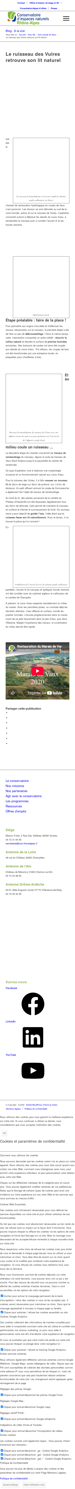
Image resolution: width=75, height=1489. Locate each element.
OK (4, 1132)
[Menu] (64, 18)
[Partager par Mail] (10, 743)
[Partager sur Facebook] (10, 712)
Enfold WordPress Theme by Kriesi (41, 1104)
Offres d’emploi (16, 811)
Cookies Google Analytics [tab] (13, 1316)
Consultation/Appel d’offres (33, 8)
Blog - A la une (15, 31)
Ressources (14, 806)
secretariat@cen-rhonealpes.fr (21, 843)
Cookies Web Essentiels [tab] (13, 1204)
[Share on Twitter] (10, 723)
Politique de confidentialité (14, 1478)
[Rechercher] (55, 18)
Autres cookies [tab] (8, 1435)
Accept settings (10, 1484)
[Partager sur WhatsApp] (10, 728)
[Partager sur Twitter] (10, 717)
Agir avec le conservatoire (24, 796)
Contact (21, 2)
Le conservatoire (17, 780)
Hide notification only (34, 1484)
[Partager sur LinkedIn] (10, 733)
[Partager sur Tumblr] (10, 738)
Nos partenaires (16, 790)
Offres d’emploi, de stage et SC (44, 2)
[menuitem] (21, 3)
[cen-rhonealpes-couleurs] (31, 18)
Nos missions (15, 785)
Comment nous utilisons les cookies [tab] (19, 1155)
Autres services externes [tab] (13, 1353)
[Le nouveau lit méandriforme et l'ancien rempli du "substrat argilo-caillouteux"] (37, 101)
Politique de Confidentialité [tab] (14, 1462)
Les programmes (17, 801)
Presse (54, 8)
